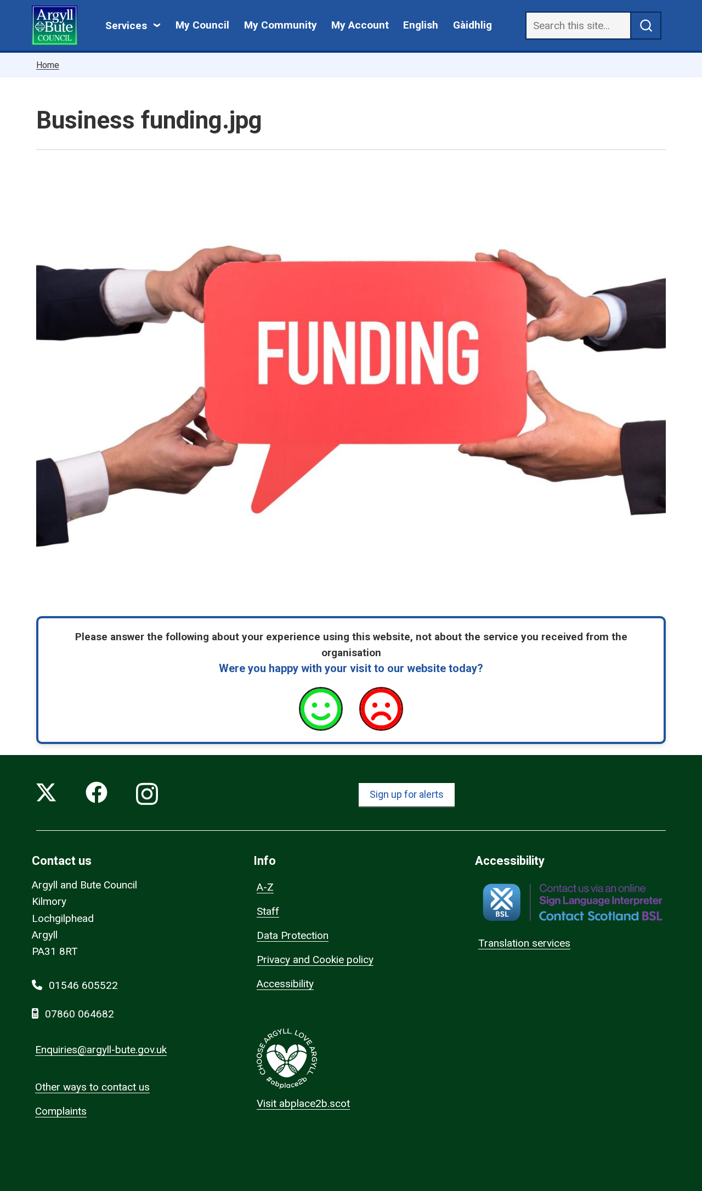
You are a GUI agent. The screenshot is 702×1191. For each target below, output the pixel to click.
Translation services (524, 943)
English (420, 25)
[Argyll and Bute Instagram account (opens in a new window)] (147, 795)
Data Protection (293, 935)
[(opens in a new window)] (572, 902)
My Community (280, 25)
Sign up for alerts (407, 794)
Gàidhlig (472, 25)
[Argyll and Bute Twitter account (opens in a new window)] (46, 795)
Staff (268, 911)
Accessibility (285, 983)
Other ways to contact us (92, 1087)
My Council (202, 25)
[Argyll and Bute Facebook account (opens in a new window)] (96, 795)
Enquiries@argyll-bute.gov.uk (101, 1049)
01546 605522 (83, 985)
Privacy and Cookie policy (315, 959)
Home (47, 65)
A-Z (265, 887)
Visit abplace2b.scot (303, 1103)
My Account (360, 25)
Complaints (61, 1111)
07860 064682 (79, 1014)
